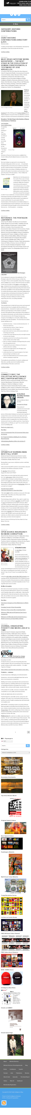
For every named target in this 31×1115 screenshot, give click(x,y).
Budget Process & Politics (11, 223)
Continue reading (5, 51)
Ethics (21, 74)
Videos (5, 1080)
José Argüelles (4, 123)
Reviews (27, 1073)
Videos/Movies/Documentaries (16, 647)
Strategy (8, 83)
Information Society (19, 76)
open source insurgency (21, 558)
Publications (19, 1073)
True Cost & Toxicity (17, 246)
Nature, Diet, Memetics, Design (9, 82)
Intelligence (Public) (21, 78)
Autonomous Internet (16, 456)
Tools (16, 391)
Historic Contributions (23, 232)
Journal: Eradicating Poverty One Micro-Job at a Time (15, 628)
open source (9, 477)
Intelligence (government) (13, 639)
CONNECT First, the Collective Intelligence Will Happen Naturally (13, 376)
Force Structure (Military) (11, 232)
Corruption (8, 227)
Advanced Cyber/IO (6, 380)
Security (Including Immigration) (13, 244)
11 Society (3, 71)
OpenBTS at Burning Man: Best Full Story (14, 453)
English (4, 741)
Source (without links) (6, 125)
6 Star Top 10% (10, 71)
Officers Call (20, 82)
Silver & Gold (7, 1077)
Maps (26, 640)
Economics (22, 229)
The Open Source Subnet (7, 488)
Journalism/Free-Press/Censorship (9, 640)
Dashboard (19, 1080)
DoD (18, 229)
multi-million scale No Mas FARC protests (16, 576)
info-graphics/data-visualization (20, 637)
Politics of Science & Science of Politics (18, 644)
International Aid (25, 639)
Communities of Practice (18, 537)
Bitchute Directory (14, 1061)
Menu (16, 24)
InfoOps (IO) (11, 76)
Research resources (10, 646)
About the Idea (18, 71)
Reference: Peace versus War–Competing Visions (13, 609)
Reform (8, 391)
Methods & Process (23, 80)
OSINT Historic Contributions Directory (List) (14, 40)
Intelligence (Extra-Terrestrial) (8, 78)
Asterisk (9, 511)
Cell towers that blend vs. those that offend (11, 490)
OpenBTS (18, 501)
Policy (6, 644)
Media (10, 236)
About (5, 1061)
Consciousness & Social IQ (22, 73)
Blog (26, 1065)
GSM (7, 493)
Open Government (19, 389)
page (17, 284)
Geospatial (26, 635)
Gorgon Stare (4, 710)
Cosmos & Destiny (5, 74)
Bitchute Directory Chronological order (13, 1065)
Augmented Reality (10, 73)
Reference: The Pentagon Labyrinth (14, 219)
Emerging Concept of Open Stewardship (11, 607)
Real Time (3, 83)
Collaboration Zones (24, 536)
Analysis (13, 632)
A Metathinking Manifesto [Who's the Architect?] (13, 441)
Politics (18, 239)
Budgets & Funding (6, 633)
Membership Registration (10, 1084)
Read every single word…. (7, 427)
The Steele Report (25, 1077)
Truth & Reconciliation (21, 83)
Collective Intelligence (12, 384)
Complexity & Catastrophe (10, 225)
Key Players (27, 541)
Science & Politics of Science (8, 243)
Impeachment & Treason (7, 234)
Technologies (23, 646)
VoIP (9, 480)
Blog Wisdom (9, 382)
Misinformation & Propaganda (12, 237)
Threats (19, 544)
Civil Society (16, 382)
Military (14, 236)
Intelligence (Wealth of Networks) (9, 80)
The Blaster (4, 302)
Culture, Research (15, 74)
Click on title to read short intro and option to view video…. (15, 669)
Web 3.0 (12, 1080)
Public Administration (24, 241)
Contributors (13, 1069)
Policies (27, 389)
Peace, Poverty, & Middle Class (8, 239)
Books (5, 1069)
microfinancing (15, 642)
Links (11, 1073)
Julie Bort (5, 471)
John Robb (19, 550)
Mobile (13, 389)
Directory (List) (4, 44)
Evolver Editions (22, 113)
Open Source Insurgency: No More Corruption (14, 533)
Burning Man (21, 484)
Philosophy (26, 82)
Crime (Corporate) (15, 227)
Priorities (16, 241)
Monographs (23, 237)
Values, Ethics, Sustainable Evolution (10, 85)
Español (21, 1069)
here (24, 284)
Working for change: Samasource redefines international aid (13, 656)
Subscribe (15, 1077)
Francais (6, 1073)
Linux (4, 502)
